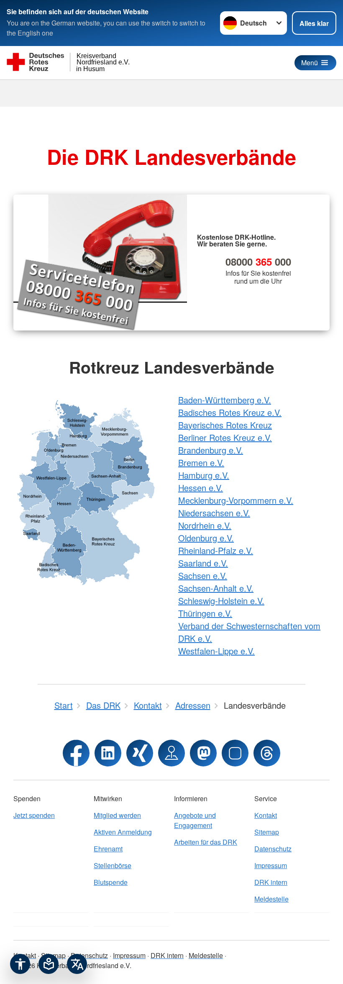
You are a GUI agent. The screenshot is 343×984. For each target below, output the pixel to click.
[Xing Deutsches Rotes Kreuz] (139, 753)
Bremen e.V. (201, 462)
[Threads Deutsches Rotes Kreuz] (266, 753)
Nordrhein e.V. (204, 525)
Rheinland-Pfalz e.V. (215, 550)
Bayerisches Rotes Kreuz (225, 425)
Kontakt (265, 815)
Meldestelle (271, 899)
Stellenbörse (112, 865)
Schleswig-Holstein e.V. (221, 600)
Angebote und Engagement (195, 820)
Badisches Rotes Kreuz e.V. (230, 412)
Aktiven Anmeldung (123, 832)
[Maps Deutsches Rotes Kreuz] (171, 753)
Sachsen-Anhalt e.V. (215, 588)
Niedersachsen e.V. (214, 513)
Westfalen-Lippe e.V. (216, 651)
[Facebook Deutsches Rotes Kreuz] (76, 753)
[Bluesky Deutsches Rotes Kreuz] (235, 753)
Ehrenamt (108, 848)
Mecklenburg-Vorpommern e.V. (235, 500)
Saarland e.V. (203, 563)
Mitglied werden (117, 815)
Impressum (270, 865)
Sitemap (266, 832)
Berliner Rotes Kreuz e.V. (225, 437)
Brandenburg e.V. (210, 450)
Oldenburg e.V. (206, 538)
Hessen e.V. (200, 488)
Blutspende (111, 882)
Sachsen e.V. (202, 575)
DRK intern (270, 882)
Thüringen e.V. (205, 613)
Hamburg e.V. (203, 475)
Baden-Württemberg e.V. (224, 400)
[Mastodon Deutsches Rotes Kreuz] (203, 753)
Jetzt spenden (34, 815)
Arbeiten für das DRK (205, 842)
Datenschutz (273, 848)
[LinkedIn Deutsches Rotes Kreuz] (108, 753)
